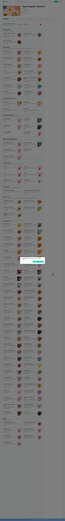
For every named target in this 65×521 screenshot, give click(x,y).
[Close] (43, 258)
